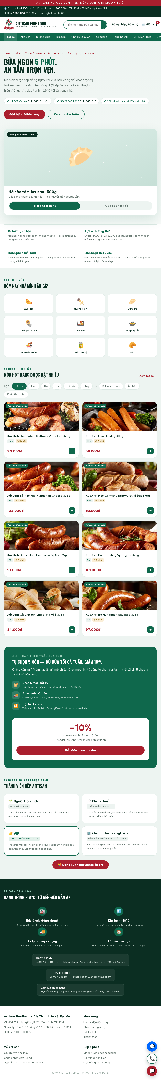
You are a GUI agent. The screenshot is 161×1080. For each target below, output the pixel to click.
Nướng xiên (43, 37)
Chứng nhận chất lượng (18, 1058)
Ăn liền (132, 386)
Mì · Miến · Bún (142, 37)
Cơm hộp (101, 37)
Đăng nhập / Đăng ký (125, 24)
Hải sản (71, 386)
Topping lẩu (120, 37)
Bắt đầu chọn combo (80, 750)
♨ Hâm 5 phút (111, 386)
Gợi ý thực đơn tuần (94, 1058)
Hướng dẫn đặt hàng (95, 1022)
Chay (86, 386)
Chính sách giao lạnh (95, 1027)
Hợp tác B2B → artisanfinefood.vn (24, 1062)
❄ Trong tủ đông (44, 206)
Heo (33, 386)
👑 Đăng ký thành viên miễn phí (80, 865)
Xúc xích (25, 37)
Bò (46, 386)
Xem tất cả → (148, 376)
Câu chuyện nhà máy (16, 1053)
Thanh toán (90, 1037)
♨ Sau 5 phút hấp (116, 206)
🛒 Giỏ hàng (149, 24)
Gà (57, 386)
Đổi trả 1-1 (89, 1032)
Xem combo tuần (66, 114)
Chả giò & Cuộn (80, 37)
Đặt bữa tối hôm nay (24, 114)
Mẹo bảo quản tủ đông (96, 1062)
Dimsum (61, 37)
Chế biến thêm (16, 394)
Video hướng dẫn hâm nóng (100, 1053)
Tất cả (10, 37)
